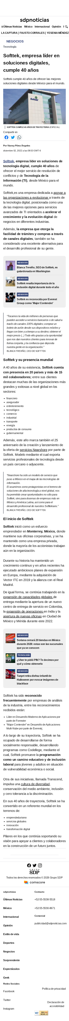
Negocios (9, 951)
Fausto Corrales (32, 33)
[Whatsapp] (19, 137)
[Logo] (34, 20)
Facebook (8, 991)
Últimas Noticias (12, 26)
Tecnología (9, 46)
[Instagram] (40, 865)
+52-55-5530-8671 (44, 908)
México (28, 26)
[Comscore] (34, 882)
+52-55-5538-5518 (44, 899)
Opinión (56, 26)
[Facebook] (6, 137)
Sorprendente (11, 960)
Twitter (7, 1000)
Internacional (42, 26)
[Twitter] (13, 137)
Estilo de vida (11, 934)
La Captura (9, 33)
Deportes (8, 943)
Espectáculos (11, 969)
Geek (6, 977)
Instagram (8, 1008)
